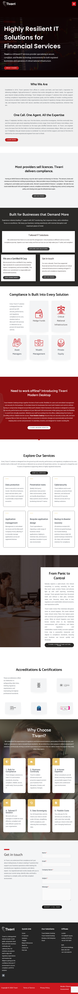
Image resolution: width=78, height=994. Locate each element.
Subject (45, 878)
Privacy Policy (45, 988)
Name (44, 853)
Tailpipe (24, 940)
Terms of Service (29, 988)
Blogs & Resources (27, 943)
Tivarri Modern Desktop (48, 933)
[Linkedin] (3, 975)
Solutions (24, 938)
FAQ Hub (24, 950)
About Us (24, 945)
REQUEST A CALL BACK (52, 907)
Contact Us (25, 947)
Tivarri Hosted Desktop (48, 935)
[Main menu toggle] (74, 4)
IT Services (25, 935)
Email (44, 861)
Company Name (47, 870)
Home (23, 933)
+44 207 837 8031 (66, 940)
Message (45, 887)
